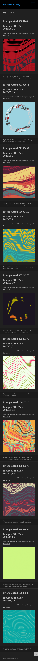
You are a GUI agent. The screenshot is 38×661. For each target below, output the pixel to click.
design (31, 140)
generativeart (12, 649)
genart (4, 268)
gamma (25, 76)
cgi (3, 395)
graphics (9, 205)
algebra (5, 78)
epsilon (24, 330)
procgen (21, 78)
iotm (29, 521)
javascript (17, 141)
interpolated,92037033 (16, 529)
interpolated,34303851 (16, 84)
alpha (22, 140)
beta (22, 203)
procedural (24, 586)
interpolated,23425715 (16, 402)
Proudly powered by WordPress (11, 658)
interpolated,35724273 (16, 275)
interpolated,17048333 (16, 592)
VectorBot (17, 76)
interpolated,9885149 (15, 21)
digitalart (5, 141)
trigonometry (27, 78)
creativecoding (12, 459)
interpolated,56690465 (16, 211)
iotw (28, 203)
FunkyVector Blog (11, 4)
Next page (36, 654)
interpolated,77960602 (16, 148)
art (31, 267)
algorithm (28, 267)
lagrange (16, 78)
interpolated (10, 78)
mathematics (28, 522)
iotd (28, 76)
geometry (9, 332)
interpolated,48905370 (16, 465)
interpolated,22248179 (16, 338)
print (25, 205)
